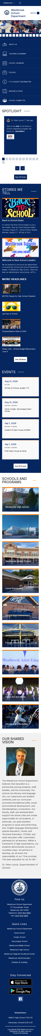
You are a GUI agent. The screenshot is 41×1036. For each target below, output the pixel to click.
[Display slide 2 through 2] (6, 159)
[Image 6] (3, 35)
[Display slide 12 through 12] (3, 162)
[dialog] (20, 499)
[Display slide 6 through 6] (20, 159)
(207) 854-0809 (21, 916)
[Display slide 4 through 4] (13, 159)
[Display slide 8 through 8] (27, 159)
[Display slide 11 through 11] (37, 159)
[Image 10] (17, 35)
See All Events (20, 466)
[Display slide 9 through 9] (30, 159)
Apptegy (25, 1033)
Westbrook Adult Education (19, 958)
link (17, 126)
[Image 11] (20, 35)
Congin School (19, 937)
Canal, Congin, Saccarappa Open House (18, 410)
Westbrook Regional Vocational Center (19, 954)
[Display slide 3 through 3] (10, 159)
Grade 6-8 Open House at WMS (18, 430)
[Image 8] (10, 35)
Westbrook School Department (19, 929)
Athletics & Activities (19, 962)
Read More (19, 131)
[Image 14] (30, 35)
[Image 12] (24, 35)
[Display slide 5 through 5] (17, 159)
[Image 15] (34, 35)
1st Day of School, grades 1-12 (17, 388)
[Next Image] (37, 31)
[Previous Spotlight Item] (17, 168)
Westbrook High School (19, 950)
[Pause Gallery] (20, 31)
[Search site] (20, 3)
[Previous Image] (3, 31)
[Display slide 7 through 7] (23, 159)
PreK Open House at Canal (16, 451)
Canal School (19, 933)
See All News (20, 359)
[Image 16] (37, 35)
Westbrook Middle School (19, 945)
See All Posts (20, 177)
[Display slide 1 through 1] (3, 159)
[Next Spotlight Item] (22, 168)
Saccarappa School (19, 941)
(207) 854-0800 (24, 913)
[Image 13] (27, 35)
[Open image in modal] (10, 136)
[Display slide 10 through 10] (33, 159)
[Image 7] (7, 35)
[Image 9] (14, 35)
